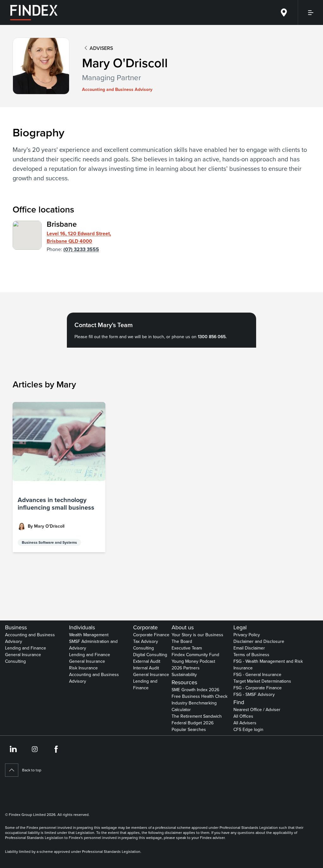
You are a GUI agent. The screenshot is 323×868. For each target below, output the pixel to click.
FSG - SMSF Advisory (254, 694)
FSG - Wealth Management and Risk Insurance (268, 664)
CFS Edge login (248, 729)
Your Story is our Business (197, 635)
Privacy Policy (246, 635)
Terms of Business (251, 654)
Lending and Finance (25, 648)
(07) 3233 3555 (81, 249)
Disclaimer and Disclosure (258, 641)
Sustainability (184, 674)
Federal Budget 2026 (193, 723)
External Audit (146, 661)
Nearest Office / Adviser (256, 709)
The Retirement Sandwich (197, 716)
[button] (59, 477)
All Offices (243, 716)
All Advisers (244, 723)
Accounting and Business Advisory (30, 638)
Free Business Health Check (199, 696)
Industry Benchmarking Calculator (194, 706)
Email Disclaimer (249, 648)
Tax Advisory (145, 641)
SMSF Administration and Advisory (93, 644)
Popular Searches (189, 729)
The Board (182, 641)
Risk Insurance (83, 668)
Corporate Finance (151, 635)
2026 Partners (186, 668)
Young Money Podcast (193, 661)
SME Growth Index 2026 (195, 689)
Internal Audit (146, 668)
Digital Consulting (150, 654)
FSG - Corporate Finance (257, 688)
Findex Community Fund (195, 654)
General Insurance (23, 654)
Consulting (15, 661)
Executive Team (187, 648)
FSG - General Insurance (257, 674)
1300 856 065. (212, 336)
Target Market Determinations (262, 681)
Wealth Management (89, 635)
